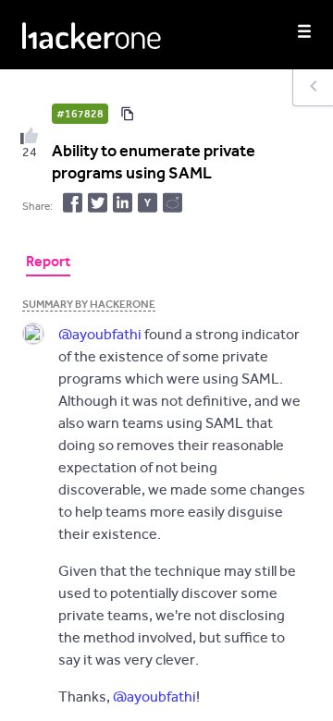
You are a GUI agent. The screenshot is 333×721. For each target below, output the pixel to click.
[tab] (48, 263)
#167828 (80, 113)
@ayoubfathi (100, 334)
